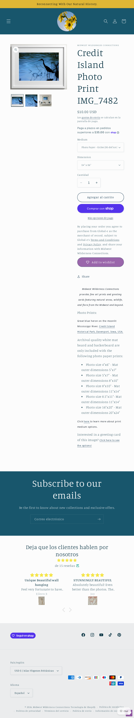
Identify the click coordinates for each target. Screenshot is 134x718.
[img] (67, 560)
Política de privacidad (28, 711)
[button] (8, 21)
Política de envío (82, 711)
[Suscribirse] (99, 519)
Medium (82, 139)
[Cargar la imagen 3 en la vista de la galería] (45, 100)
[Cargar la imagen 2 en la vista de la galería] (31, 100)
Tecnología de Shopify (83, 707)
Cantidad (83, 174)
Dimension (84, 157)
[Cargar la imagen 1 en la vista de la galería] (17, 100)
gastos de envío (91, 117)
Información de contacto (109, 711)
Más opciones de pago (100, 217)
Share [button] (86, 276)
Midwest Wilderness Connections (51, 707)
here (87, 421)
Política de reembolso (111, 707)
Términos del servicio (56, 711)
